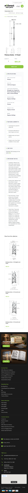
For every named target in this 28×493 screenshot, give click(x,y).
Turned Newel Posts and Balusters (8, 388)
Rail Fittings (3, 392)
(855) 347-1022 (12, 458)
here (10, 152)
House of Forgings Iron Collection (8, 374)
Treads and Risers (4, 396)
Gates (2, 410)
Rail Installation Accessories (6, 394)
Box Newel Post (4, 386)
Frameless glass (4, 408)
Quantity (7, 58)
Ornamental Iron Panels (6, 379)
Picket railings (4, 402)
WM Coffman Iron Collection (7, 370)
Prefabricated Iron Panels (6, 377)
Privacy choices (9, 488)
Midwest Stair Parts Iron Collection (8, 372)
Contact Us (3, 419)
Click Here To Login (19, 13)
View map (14, 482)
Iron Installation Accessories (7, 375)
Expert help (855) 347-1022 (9, 446)
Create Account (12, 13)
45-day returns (6, 442)
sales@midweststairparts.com (11, 455)
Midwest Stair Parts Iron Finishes (7, 426)
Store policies (17, 487)
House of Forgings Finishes (6, 428)
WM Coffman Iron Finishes (6, 424)
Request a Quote (4, 420)
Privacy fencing (4, 412)
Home (6, 16)
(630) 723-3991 (11, 462)
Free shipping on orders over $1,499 (11, 439)
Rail (2, 390)
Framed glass (4, 406)
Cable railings (4, 404)
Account (3, 422)
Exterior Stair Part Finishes (6, 430)
